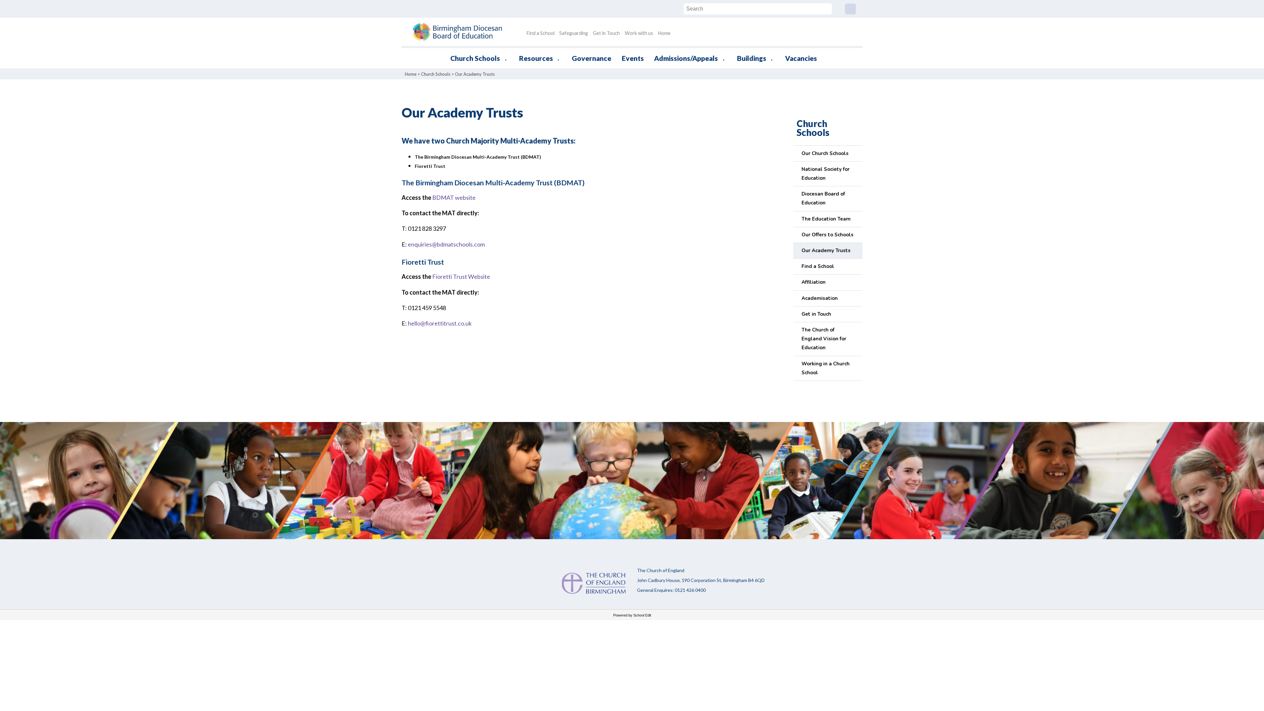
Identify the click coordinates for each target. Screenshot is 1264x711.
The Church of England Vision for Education (824, 339)
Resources (536, 58)
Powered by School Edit (632, 615)
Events (633, 58)
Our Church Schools (825, 153)
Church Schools (475, 58)
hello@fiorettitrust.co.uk (440, 323)
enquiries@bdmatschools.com (446, 244)
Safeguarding (573, 33)
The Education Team (826, 219)
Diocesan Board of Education (823, 198)
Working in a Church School (826, 368)
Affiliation (814, 282)
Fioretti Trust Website (461, 276)
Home (664, 33)
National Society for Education (826, 173)
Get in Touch (606, 33)
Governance (591, 58)
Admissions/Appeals (686, 58)
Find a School (540, 33)
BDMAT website (454, 197)
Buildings (751, 58)
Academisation (820, 298)
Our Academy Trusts (475, 74)
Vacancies (801, 58)
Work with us (639, 33)
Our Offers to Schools (828, 234)
